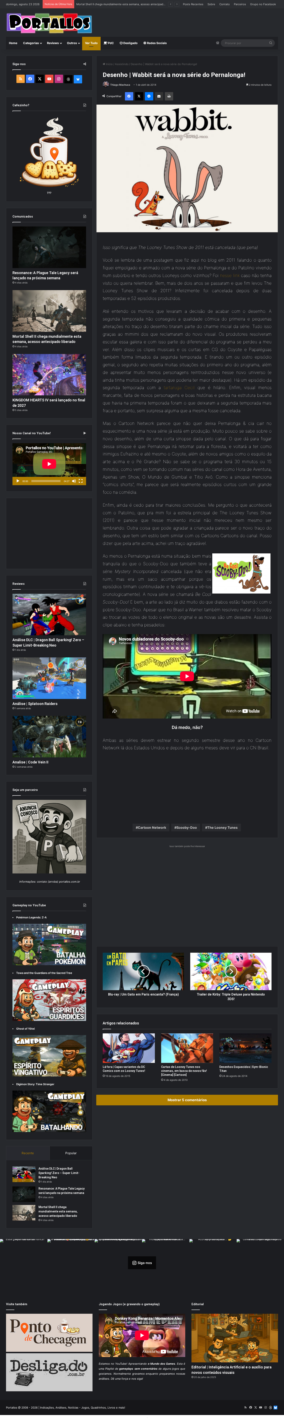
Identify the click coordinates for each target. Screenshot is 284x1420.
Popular (71, 1153)
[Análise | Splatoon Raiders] (49, 678)
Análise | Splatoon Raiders (35, 703)
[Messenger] (149, 96)
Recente (28, 1153)
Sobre (211, 4)
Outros (72, 43)
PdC (110, 43)
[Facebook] (129, 96)
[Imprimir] (169, 96)
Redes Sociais (156, 43)
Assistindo (121, 64)
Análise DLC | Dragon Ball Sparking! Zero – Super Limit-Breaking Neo (58, 1173)
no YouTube (118, 1363)
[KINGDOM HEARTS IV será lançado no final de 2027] (49, 375)
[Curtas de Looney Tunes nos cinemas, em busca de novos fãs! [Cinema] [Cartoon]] (187, 1048)
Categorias (31, 43)
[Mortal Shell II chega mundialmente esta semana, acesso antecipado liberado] (49, 311)
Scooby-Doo (187, 827)
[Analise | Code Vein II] (49, 736)
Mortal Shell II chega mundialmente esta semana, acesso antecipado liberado (58, 1211)
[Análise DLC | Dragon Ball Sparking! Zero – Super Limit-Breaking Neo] (49, 614)
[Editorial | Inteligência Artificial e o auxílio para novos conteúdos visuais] (234, 1338)
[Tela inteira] (81, 481)
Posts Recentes (193, 4)
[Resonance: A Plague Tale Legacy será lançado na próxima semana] (49, 247)
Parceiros (240, 4)
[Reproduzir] (18, 481)
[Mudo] (74, 481)
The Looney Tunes (222, 827)
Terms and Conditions (131, 1417)
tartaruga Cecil (179, 387)
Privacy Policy (158, 1417)
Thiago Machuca (120, 84)
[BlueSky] (78, 79)
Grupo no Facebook (263, 4)
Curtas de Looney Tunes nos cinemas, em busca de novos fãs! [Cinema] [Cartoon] (184, 1070)
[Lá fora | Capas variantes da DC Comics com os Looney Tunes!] (129, 1048)
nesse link (230, 275)
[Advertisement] (188, 22)
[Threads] (68, 79)
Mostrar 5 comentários (187, 1100)
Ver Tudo (91, 43)
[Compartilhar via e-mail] (159, 96)
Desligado (130, 43)
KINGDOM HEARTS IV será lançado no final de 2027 (109, 4)
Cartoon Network (152, 827)
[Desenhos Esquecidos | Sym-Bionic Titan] (245, 1048)
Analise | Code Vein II (30, 762)
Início (109, 64)
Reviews (53, 43)
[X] (139, 96)
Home (13, 43)
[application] (49, 464)
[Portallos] (49, 23)
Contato (224, 4)
